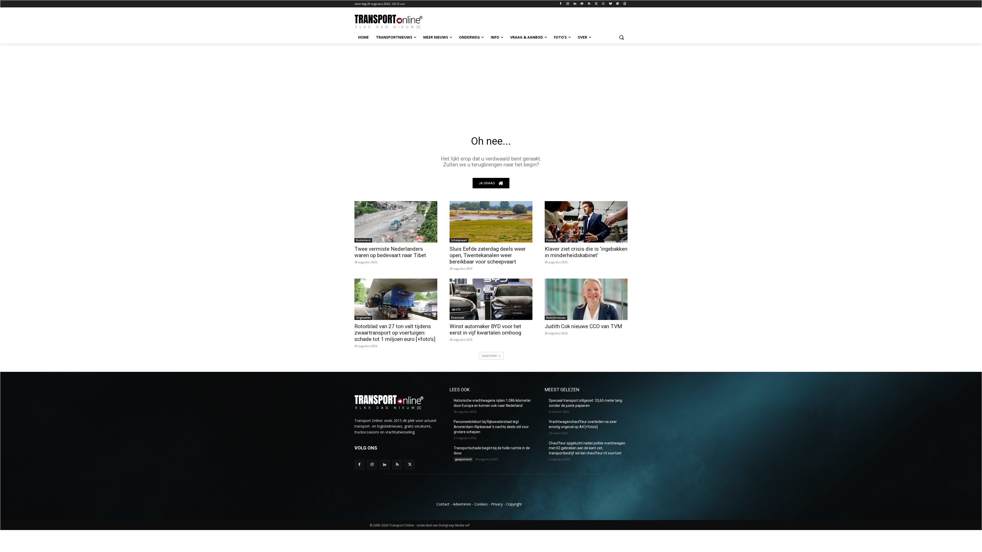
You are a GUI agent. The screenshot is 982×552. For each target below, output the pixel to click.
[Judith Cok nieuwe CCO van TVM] (586, 299)
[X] (596, 4)
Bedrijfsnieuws (556, 317)
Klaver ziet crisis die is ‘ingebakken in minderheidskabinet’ (586, 252)
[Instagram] (568, 4)
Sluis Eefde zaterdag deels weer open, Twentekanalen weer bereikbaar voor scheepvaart (488, 255)
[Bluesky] (610, 4)
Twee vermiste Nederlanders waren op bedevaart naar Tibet (390, 252)
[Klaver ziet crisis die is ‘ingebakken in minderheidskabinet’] (586, 222)
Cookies (481, 504)
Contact (443, 504)
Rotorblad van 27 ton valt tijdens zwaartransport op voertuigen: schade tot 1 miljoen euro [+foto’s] (394, 332)
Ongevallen (363, 317)
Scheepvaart (459, 240)
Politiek (551, 240)
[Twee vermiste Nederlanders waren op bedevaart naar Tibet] (395, 222)
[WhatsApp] (603, 4)
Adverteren (462, 504)
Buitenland (363, 240)
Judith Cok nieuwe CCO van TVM (583, 326)
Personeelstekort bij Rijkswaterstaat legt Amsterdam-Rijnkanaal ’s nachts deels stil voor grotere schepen (491, 427)
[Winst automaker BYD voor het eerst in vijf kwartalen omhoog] (491, 299)
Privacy (497, 504)
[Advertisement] (491, 82)
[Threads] (625, 4)
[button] (621, 37)
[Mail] (582, 4)
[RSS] (589, 4)
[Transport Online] (395, 22)
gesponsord (463, 459)
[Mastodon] (617, 4)
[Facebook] (561, 4)
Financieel (457, 317)
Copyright (514, 504)
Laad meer (489, 355)
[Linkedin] (575, 4)
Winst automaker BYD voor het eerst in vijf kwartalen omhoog (485, 329)
